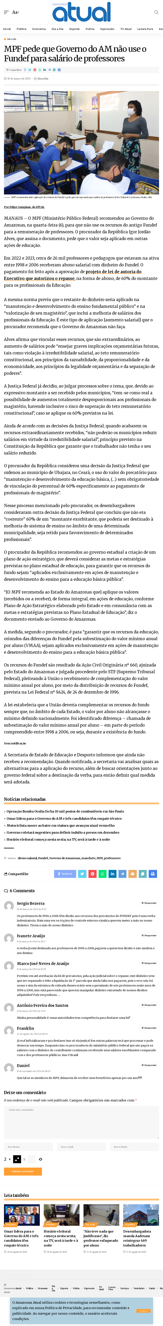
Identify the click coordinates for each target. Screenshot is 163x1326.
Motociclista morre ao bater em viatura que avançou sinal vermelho (61, 825)
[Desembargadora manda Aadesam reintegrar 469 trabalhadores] (141, 1215)
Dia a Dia (11, 39)
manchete (88, 858)
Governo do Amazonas (64, 858)
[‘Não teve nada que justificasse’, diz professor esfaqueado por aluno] (101, 1215)
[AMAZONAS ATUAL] (81, 12)
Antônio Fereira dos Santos (42, 1005)
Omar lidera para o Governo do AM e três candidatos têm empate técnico (64, 819)
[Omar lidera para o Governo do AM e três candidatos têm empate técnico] (22, 1215)
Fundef (43, 858)
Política (11, 1224)
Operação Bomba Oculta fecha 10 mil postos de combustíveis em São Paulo (65, 811)
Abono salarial (27, 858)
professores (112, 858)
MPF (100, 858)
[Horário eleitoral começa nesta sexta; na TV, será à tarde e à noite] (62, 1215)
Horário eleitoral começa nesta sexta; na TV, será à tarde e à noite (58, 839)
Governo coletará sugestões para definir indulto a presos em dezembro (63, 832)
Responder (150, 903)
